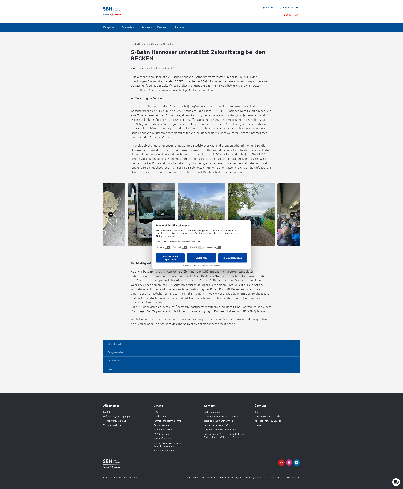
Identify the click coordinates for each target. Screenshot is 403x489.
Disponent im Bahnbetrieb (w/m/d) (221, 429)
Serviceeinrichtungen (164, 450)
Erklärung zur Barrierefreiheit (285, 477)
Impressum (192, 477)
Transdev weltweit (112, 425)
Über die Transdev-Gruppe (267, 420)
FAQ (156, 411)
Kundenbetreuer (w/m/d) (217, 425)
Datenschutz (208, 477)
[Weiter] (292, 214)
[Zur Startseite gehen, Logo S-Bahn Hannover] (112, 11)
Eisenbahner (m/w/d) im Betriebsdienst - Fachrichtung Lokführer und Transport (224, 435)
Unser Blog (168, 43)
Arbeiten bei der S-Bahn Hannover (221, 416)
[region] (201, 214)
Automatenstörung (163, 429)
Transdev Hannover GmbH (267, 416)
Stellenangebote (212, 411)
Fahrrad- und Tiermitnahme (167, 420)
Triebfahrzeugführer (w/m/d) (218, 420)
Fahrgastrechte (161, 425)
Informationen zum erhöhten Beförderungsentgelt (168, 444)
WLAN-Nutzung (161, 433)
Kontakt (107, 411)
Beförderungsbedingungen (117, 416)
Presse (257, 425)
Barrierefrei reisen (163, 438)
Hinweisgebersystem (255, 477)
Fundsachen (160, 416)
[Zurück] (110, 214)
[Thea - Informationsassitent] (396, 482)
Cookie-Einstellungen (230, 477)
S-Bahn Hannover (139, 43)
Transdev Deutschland (114, 420)
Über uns (155, 43)
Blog (256, 411)
